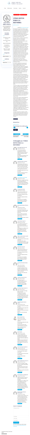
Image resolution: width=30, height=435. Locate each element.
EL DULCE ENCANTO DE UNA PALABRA (24, 136)
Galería (20, 8)
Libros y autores (16, 14)
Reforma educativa (23, 14)
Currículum (15, 8)
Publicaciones (9, 8)
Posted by (23, 27)
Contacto (24, 8)
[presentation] (14, 127)
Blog (5, 8)
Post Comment (16, 422)
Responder (19, 159)
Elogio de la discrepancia (7, 43)
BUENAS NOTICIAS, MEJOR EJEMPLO (16, 136)
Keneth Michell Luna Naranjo (22, 177)
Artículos (15, 124)
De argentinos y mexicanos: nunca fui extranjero (7, 46)
